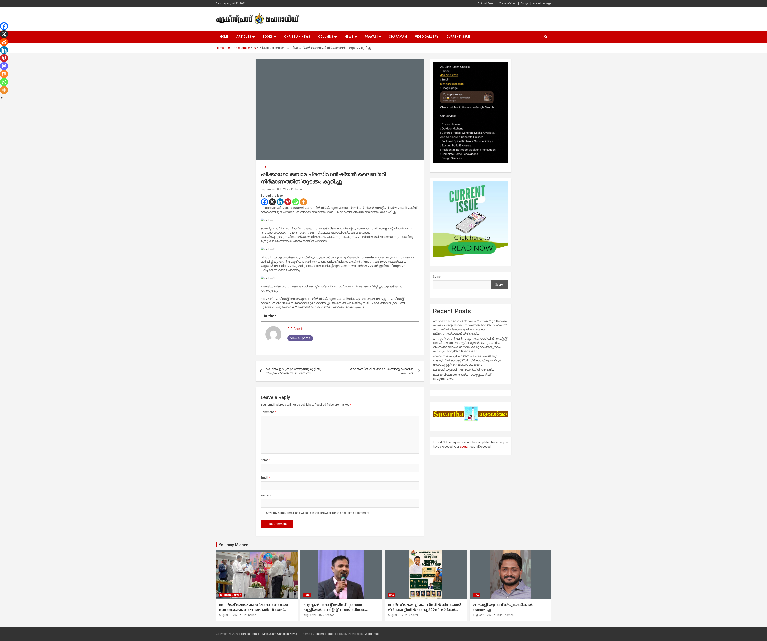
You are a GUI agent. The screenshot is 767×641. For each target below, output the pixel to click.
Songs (524, 3)
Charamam (398, 36)
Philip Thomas (505, 615)
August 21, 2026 (229, 615)
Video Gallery (426, 36)
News (349, 36)
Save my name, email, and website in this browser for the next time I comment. (318, 513)
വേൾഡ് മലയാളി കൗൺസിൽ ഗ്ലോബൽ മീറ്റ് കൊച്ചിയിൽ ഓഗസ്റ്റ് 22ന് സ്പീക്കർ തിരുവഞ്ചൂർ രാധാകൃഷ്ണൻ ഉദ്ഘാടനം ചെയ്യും (467, 360)
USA (263, 167)
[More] (303, 201)
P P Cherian (296, 189)
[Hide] (1, 97)
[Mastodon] (4, 66)
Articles (243, 36)
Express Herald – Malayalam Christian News (268, 634)
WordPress (372, 634)
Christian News (297, 36)
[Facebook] (264, 201)
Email (265, 477)
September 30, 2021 (273, 189)
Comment (268, 412)
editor (330, 615)
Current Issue (458, 36)
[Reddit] (4, 42)
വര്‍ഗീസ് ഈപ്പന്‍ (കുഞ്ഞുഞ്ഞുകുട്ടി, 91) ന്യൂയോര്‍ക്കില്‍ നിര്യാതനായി (293, 371)
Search (437, 276)
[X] (272, 201)
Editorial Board (486, 3)
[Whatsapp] (295, 201)
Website (266, 495)
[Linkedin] (280, 201)
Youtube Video (507, 3)
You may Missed (233, 544)
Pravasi (371, 36)
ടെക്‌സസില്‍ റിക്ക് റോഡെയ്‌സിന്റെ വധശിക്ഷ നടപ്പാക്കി (382, 371)
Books (268, 36)
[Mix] (4, 74)
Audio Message (542, 3)
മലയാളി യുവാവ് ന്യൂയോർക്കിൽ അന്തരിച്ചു (464, 369)
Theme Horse (324, 634)
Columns (325, 36)
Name (266, 460)
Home (224, 36)
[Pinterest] (287, 201)
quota (464, 446)
